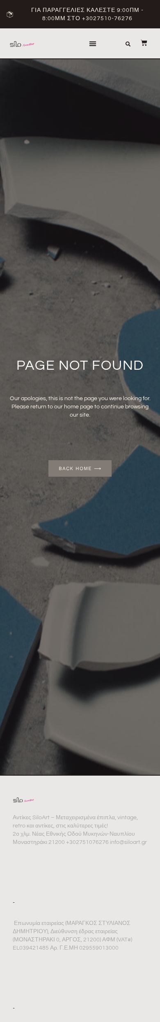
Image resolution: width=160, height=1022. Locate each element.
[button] (92, 43)
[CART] (140, 42)
